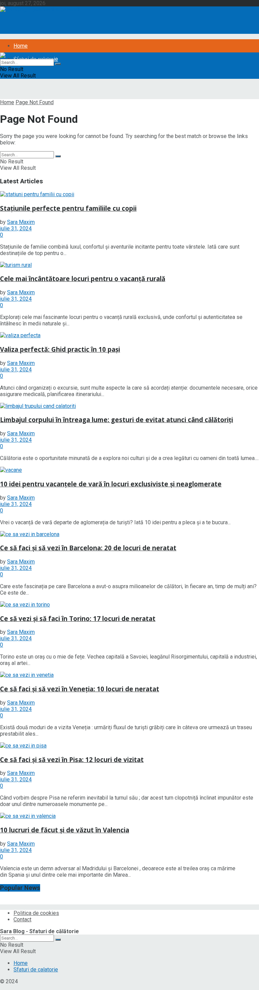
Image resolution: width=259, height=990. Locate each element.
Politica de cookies (36, 913)
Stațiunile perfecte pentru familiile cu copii (68, 208)
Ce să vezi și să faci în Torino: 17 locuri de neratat (77, 618)
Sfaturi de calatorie (35, 969)
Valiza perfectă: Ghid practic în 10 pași (60, 349)
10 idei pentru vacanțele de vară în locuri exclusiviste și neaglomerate (111, 484)
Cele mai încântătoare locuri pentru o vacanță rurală (82, 278)
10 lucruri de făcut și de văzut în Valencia (64, 830)
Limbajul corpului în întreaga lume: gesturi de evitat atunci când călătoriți (116, 419)
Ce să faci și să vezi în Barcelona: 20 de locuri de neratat (88, 548)
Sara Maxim (21, 222)
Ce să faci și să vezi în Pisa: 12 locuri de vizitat (72, 759)
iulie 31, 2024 (16, 228)
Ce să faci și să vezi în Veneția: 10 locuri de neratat (79, 689)
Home (20, 46)
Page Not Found (35, 102)
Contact (22, 919)
